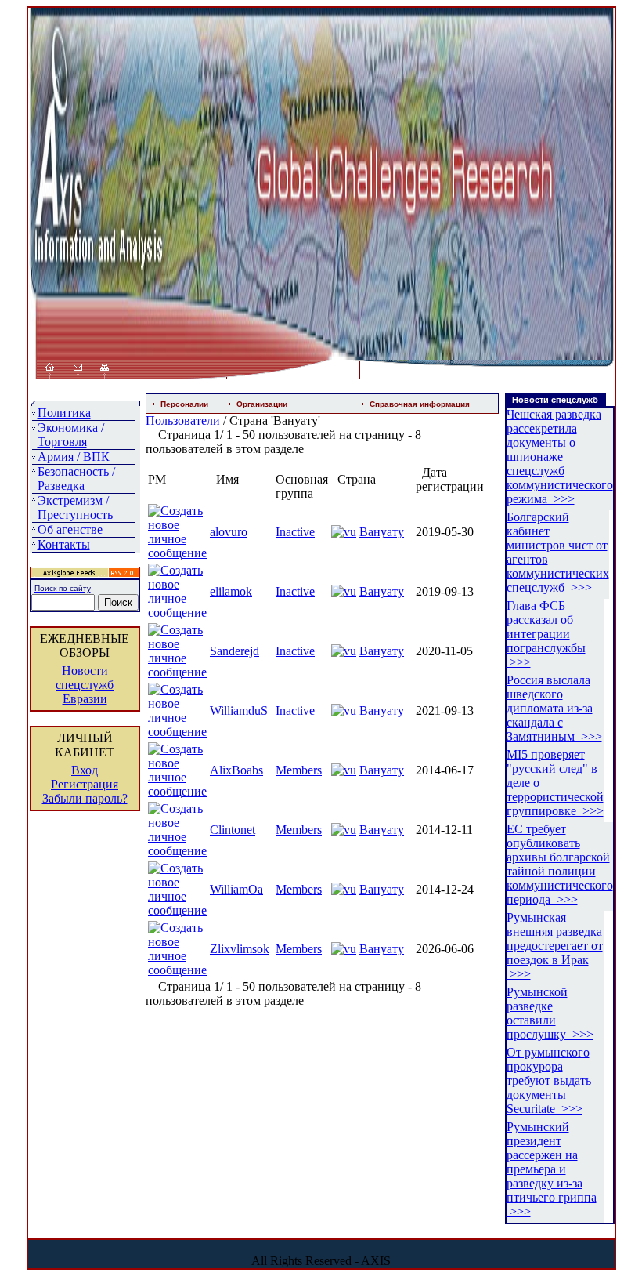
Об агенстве (70, 529)
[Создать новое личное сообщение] (177, 553)
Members (299, 770)
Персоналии (184, 404)
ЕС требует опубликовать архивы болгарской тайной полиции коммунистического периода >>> (560, 864)
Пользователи (183, 420)
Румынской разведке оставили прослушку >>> (550, 1013)
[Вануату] (343, 531)
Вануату (381, 531)
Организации (261, 404)
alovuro (228, 531)
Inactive (295, 531)
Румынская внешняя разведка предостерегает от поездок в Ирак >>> (555, 946)
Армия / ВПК (74, 456)
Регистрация (84, 784)
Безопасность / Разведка (76, 478)
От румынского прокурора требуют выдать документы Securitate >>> (549, 1080)
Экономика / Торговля (71, 434)
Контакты (64, 544)
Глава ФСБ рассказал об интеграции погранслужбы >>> (546, 634)
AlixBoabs (236, 770)
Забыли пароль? (85, 798)
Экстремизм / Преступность (75, 507)
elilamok (231, 591)
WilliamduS (239, 710)
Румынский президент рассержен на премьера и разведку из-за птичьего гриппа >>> (552, 1169)
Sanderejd (234, 651)
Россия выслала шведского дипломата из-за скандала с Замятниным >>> (554, 708)
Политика (64, 412)
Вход (84, 770)
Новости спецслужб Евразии (85, 684)
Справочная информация (420, 404)
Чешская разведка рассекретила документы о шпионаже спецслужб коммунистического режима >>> (560, 457)
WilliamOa (236, 889)
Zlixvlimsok (239, 948)
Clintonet (232, 829)
